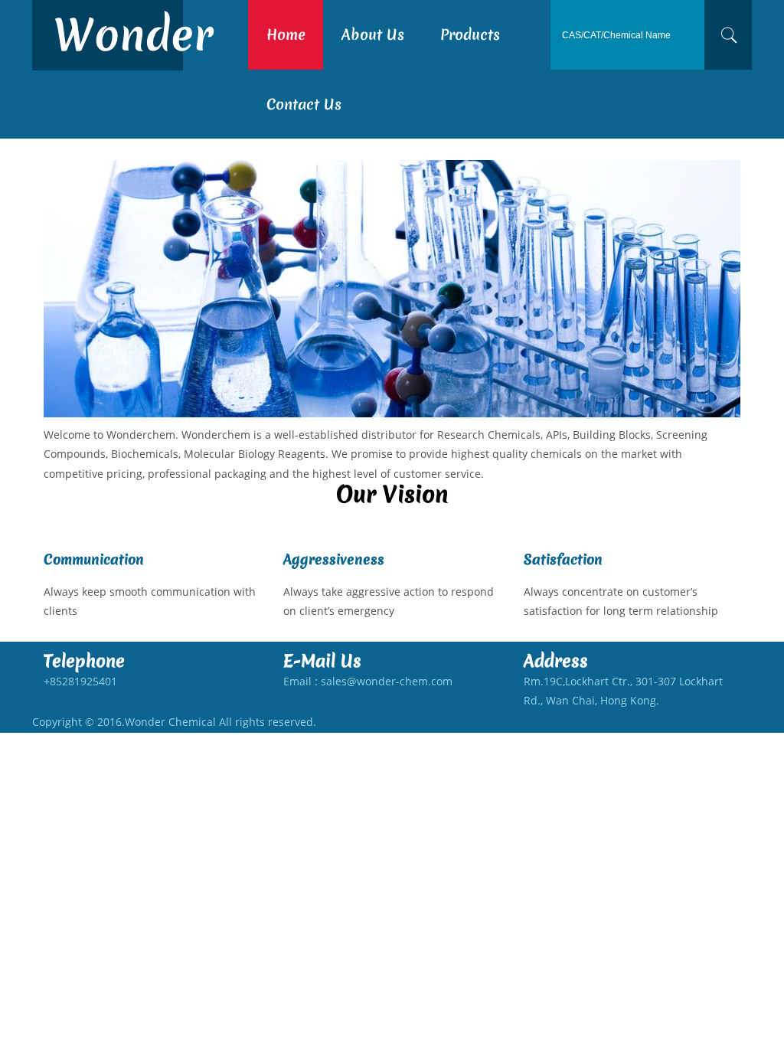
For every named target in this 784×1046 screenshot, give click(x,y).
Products (470, 34)
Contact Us (303, 104)
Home (285, 34)
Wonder (133, 34)
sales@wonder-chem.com (386, 681)
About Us (372, 34)
